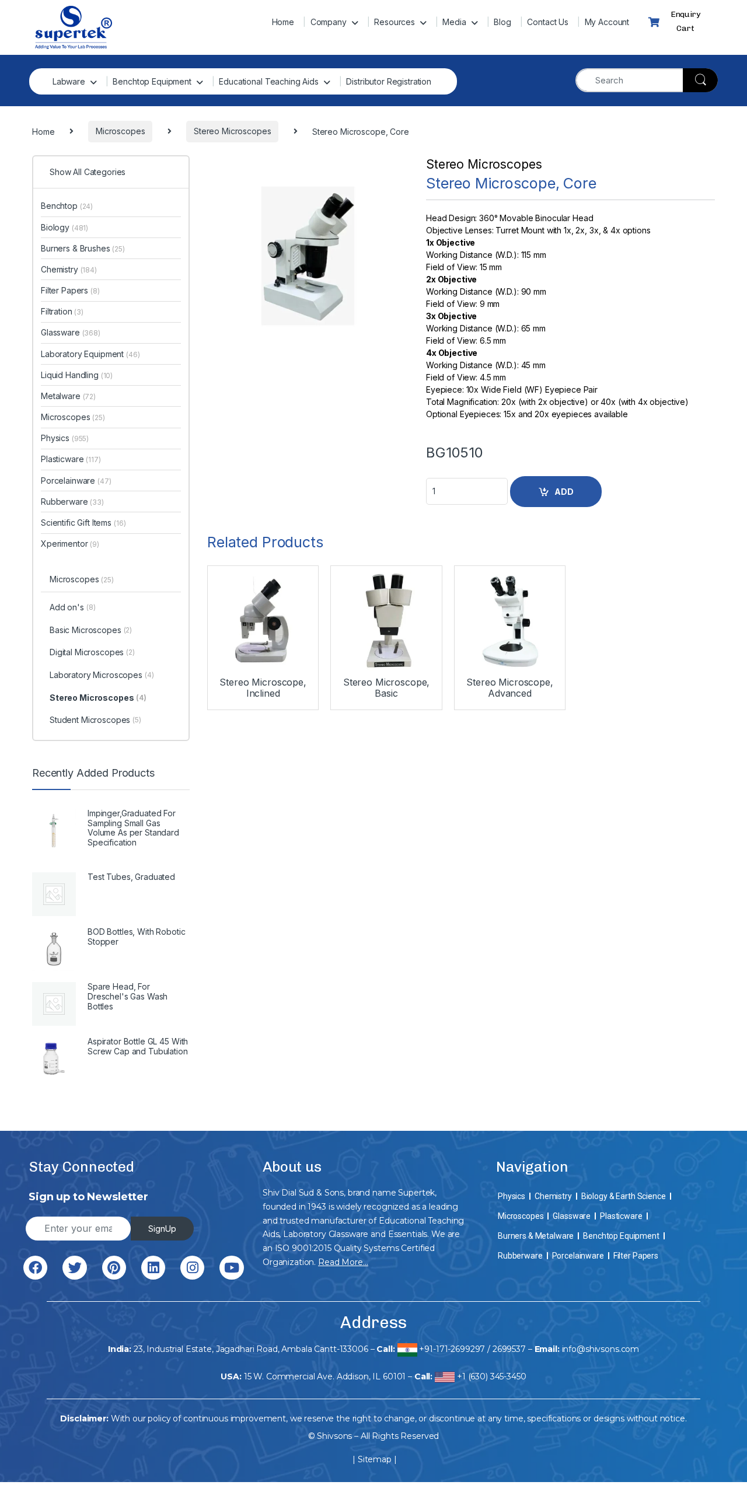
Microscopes (73, 417)
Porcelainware (76, 480)
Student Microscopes (95, 720)
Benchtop (67, 206)
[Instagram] (192, 1268)
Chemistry (69, 269)
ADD (564, 492)
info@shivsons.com (601, 1349)
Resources (394, 22)
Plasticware (71, 459)
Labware (69, 81)
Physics (65, 438)
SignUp (162, 1229)
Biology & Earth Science (623, 1196)
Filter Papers (70, 290)
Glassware (70, 332)
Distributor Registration (388, 81)
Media (454, 22)
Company (328, 22)
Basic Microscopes (91, 630)
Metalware (68, 396)
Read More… (343, 1262)
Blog (502, 22)
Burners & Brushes (83, 248)
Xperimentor (70, 543)
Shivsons (334, 1436)
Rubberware (72, 501)
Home (283, 22)
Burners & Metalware (536, 1236)
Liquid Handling (77, 375)
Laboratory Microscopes (102, 675)
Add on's (72, 607)
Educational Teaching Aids (269, 81)
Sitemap (375, 1459)
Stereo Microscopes (484, 164)
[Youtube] (231, 1268)
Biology (64, 227)
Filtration (62, 311)
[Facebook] (35, 1268)
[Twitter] (74, 1268)
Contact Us (547, 22)
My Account (607, 22)
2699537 (509, 1349)
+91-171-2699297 (452, 1349)
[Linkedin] (153, 1268)
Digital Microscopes (92, 652)
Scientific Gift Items (83, 522)
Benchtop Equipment (152, 81)
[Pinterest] (114, 1268)
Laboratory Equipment (90, 354)
